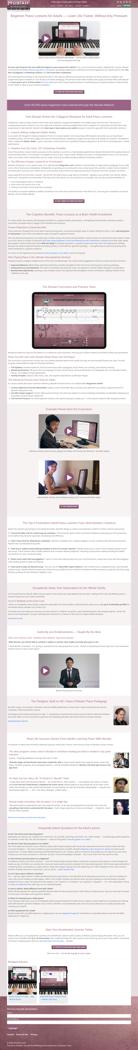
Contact (10, 1034)
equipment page (69, 913)
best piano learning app (53, 941)
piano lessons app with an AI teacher (39, 70)
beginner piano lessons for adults (95, 849)
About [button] (53, 6)
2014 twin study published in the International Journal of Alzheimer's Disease (75, 240)
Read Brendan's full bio (18, 721)
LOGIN (119, 5)
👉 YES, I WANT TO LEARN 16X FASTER (69, 201)
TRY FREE (127, 5)
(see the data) (47, 82)
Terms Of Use (22, 1034)
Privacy (34, 1034)
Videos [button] (71, 6)
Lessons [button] (60, 6)
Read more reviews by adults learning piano (27, 817)
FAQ (66, 6)
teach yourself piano (19, 884)
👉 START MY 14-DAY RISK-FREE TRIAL (69, 92)
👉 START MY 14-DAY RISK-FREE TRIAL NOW (69, 947)
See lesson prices (15, 618)
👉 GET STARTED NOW (69, 507)
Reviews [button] (86, 6)
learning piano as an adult (57, 253)
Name (9, 1012)
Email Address (13, 1019)
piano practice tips (66, 869)
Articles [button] (78, 6)
